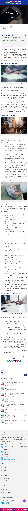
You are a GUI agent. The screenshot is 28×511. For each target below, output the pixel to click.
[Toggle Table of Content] (24, 35)
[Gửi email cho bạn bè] (15, 361)
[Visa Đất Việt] (14, 2)
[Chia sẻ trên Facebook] (10, 361)
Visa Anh (3, 49)
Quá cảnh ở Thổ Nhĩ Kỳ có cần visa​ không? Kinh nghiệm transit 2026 (15, 388)
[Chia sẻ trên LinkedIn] (20, 361)
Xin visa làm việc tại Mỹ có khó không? (14, 356)
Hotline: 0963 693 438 (21, 509)
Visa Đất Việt (15, 343)
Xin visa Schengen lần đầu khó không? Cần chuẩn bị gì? (15, 405)
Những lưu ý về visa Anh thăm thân (11, 37)
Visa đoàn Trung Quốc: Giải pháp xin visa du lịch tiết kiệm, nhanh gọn (16, 383)
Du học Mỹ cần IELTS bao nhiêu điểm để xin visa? (16, 399)
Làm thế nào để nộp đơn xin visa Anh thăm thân (13, 44)
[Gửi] (25, 375)
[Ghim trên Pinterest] (17, 361)
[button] (2, 2)
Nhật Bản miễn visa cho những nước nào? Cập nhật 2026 (15, 394)
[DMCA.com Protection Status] (5, 503)
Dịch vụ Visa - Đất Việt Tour (11, 459)
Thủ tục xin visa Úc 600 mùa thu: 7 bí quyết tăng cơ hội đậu (15, 410)
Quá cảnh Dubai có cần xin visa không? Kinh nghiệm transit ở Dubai (16, 416)
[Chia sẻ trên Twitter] (13, 361)
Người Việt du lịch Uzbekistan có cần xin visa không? (15, 421)
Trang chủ (3, 27)
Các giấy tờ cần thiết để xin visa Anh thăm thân (13, 41)
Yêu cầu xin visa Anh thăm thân (11, 39)
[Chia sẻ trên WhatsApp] (8, 361)
